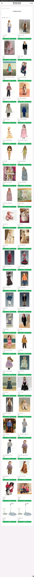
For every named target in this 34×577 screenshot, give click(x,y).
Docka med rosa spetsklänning (7, 371)
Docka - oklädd (5, 161)
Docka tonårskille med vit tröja (7, 455)
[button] (32, 3)
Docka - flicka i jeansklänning (22, 77)
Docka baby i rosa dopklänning (7, 203)
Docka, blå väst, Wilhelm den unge (23, 455)
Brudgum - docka (20, 56)
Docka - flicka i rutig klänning (22, 98)
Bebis (3, 56)
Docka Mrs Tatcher (20, 392)
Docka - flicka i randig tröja (7, 98)
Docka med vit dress (21, 371)
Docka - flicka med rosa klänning (22, 140)
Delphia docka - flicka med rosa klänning (9, 77)
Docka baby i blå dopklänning (22, 182)
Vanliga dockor (8, 8)
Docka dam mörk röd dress (7, 266)
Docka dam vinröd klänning (7, 287)
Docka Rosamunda (20, 413)
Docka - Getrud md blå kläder (22, 119)
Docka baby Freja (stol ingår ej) (7, 182)
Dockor (4, 8)
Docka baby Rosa (5, 224)
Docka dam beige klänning (21, 245)
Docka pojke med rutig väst (7, 413)
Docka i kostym (20, 329)
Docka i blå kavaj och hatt (21, 308)
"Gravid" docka (5, 35)
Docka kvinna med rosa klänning (7, 350)
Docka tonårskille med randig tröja (23, 434)
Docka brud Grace (20, 224)
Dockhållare (4, 518)
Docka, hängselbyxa (6, 476)
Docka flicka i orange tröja (21, 287)
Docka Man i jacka (20, 350)
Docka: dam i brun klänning (22, 476)
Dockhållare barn (20, 518)
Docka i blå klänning (5, 329)
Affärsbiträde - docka (21, 35)
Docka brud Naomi (5, 245)
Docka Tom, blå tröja (6, 434)
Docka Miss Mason (5, 392)
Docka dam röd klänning (21, 266)
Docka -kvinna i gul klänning (22, 161)
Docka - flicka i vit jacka (6, 119)
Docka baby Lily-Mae (21, 203)
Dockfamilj (4, 497)
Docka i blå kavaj (5, 308)
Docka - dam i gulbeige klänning (7, 140)
